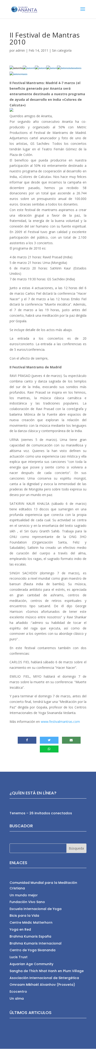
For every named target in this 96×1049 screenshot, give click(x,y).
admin (20, 50)
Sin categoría (62, 50)
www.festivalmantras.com (60, 721)
